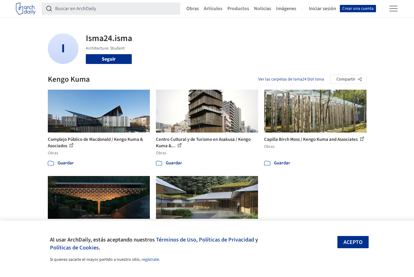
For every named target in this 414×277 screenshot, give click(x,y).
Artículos (213, 8)
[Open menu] (393, 8)
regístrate (150, 259)
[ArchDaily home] (26, 8)
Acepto (353, 242)
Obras (192, 8)
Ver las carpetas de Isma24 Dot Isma (291, 79)
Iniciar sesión (322, 8)
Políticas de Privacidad (226, 240)
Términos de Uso (176, 240)
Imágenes (286, 8)
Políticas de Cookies (74, 248)
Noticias (262, 8)
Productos (238, 8)
